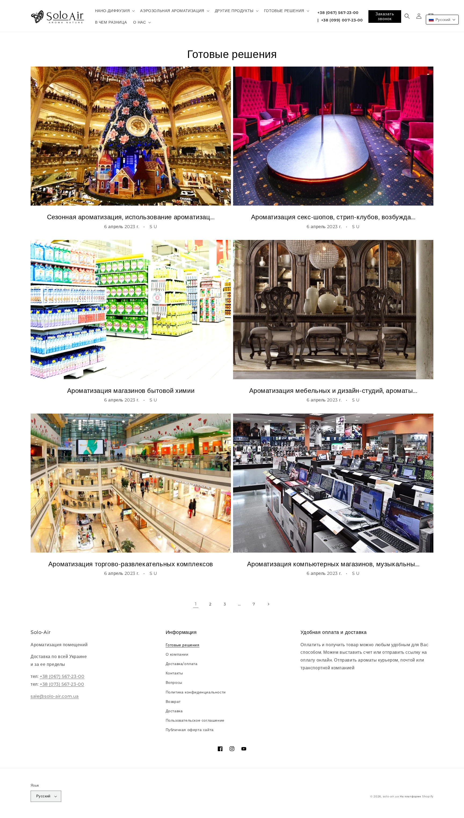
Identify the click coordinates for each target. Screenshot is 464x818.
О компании (177, 654)
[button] (114, 10)
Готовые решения (183, 644)
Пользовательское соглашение (195, 720)
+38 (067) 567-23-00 (337, 12)
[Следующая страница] (268, 604)
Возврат (173, 701)
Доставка (174, 711)
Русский (43, 796)
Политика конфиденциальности (196, 692)
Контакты (174, 673)
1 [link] (196, 604)
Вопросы (174, 682)
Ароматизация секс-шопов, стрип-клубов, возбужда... (333, 217)
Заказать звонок (384, 16)
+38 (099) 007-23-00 (342, 20)
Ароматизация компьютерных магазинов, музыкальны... (333, 564)
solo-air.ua (391, 796)
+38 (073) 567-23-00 (62, 684)
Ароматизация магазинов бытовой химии (131, 391)
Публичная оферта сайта (190, 729)
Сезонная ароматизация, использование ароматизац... (131, 217)
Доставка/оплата (182, 663)
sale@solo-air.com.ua (55, 696)
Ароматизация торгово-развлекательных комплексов (130, 564)
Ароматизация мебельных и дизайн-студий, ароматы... (333, 391)
